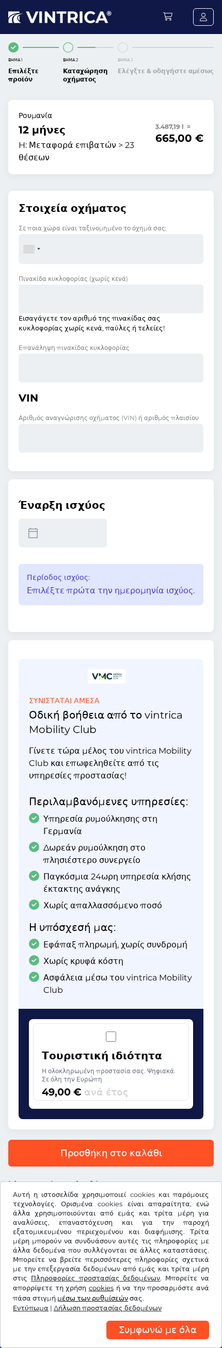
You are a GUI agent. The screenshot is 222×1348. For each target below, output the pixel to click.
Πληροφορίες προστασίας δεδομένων (96, 1278)
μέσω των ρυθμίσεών (92, 1298)
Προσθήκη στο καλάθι (111, 1153)
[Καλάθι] (167, 17)
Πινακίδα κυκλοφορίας (73, 278)
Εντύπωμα (31, 1308)
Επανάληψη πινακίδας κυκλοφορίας (74, 348)
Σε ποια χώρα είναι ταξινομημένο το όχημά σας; (93, 228)
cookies (101, 1288)
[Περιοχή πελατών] (203, 17)
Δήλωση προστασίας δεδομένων (108, 1308)
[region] (111, 1340)
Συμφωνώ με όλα (158, 1330)
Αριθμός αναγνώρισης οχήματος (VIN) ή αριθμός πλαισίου (109, 418)
